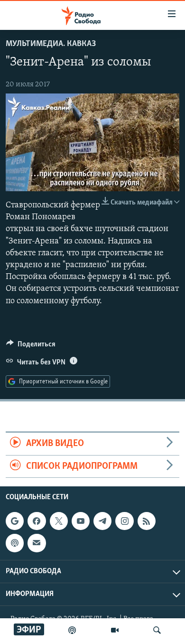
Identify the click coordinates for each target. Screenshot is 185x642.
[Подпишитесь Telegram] (102, 521)
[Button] (31, 346)
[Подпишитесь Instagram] (124, 521)
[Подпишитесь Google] (15, 521)
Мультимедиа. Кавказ (51, 44)
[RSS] (147, 521)
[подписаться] (37, 543)
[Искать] (157, 630)
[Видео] (115, 630)
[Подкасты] (15, 543)
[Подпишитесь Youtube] (81, 521)
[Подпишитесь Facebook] (37, 521)
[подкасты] (72, 630)
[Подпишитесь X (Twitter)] (59, 521)
